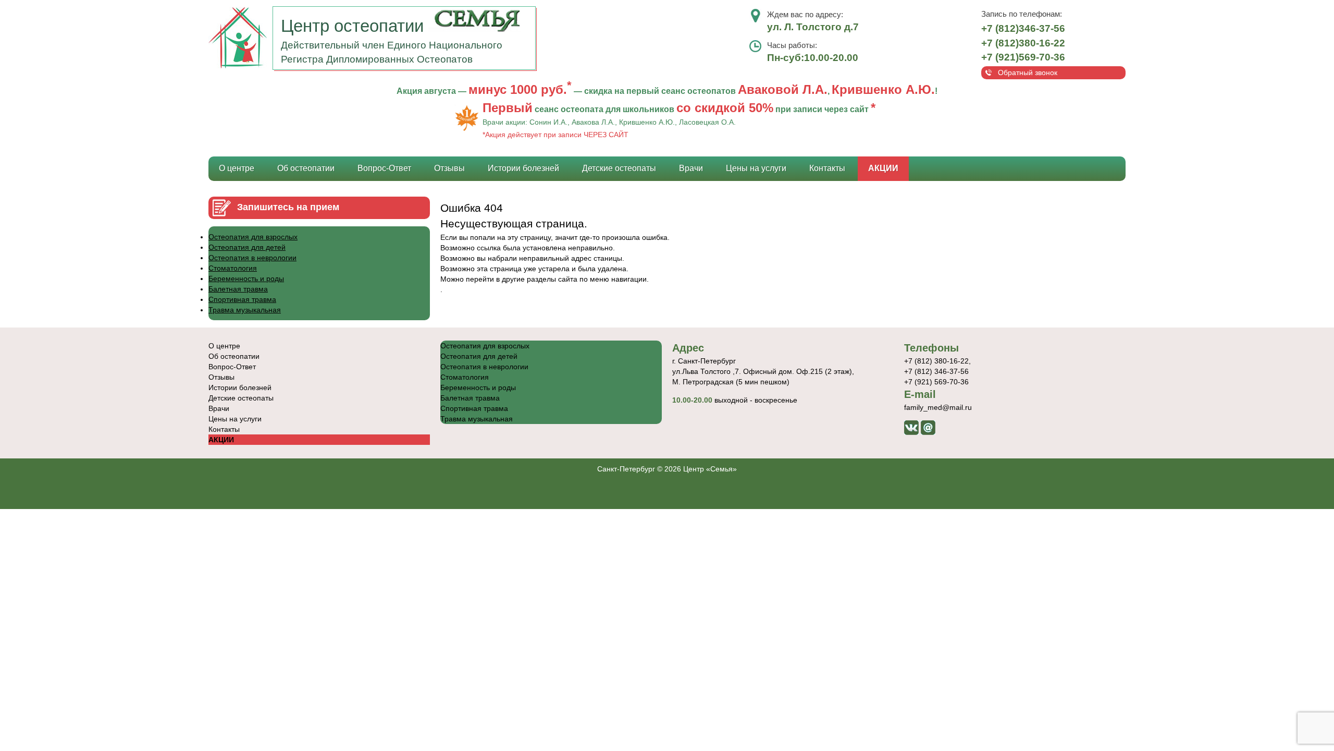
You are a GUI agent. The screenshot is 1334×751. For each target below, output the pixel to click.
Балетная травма (238, 289)
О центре (236, 168)
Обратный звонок (1027, 72)
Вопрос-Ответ (384, 168)
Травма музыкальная (244, 310)
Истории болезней (523, 168)
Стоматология (232, 268)
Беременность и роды (246, 278)
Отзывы (449, 168)
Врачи (691, 168)
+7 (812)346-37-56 (1023, 28)
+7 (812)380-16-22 (1023, 43)
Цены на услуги (756, 168)
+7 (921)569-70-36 (1023, 57)
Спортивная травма (242, 299)
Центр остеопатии (354, 25)
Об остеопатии (306, 168)
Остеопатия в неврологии (252, 257)
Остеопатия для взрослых (253, 237)
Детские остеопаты (619, 168)
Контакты (827, 168)
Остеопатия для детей (247, 247)
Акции (883, 168)
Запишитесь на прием (288, 207)
